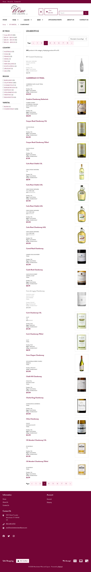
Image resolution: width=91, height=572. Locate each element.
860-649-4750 (10, 524)
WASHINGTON (9, 97)
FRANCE (7, 56)
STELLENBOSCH (9, 92)
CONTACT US (84, 20)
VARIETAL (6, 102)
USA (5, 71)
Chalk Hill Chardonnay (34, 376)
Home (4, 2)
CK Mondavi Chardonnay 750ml (37, 461)
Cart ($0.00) (50, 11)
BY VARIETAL (13, 24)
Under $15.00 (8, 35)
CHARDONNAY (9, 109)
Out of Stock (83, 76)
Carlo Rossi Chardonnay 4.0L (36, 227)
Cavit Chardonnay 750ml (34, 334)
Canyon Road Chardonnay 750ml (37, 142)
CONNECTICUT (9, 85)
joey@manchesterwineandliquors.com (16, 528)
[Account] (41, 11)
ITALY (6, 61)
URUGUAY (7, 69)
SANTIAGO (8, 90)
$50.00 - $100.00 (9, 42)
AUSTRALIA (8, 52)
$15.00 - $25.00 (9, 37)
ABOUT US (70, 20)
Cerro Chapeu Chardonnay (35, 355)
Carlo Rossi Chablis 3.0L (34, 184)
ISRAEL (6, 59)
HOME (5, 20)
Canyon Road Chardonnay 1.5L (36, 121)
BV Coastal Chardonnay (34, 56)
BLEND (6, 107)
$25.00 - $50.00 (9, 40)
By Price (6, 31)
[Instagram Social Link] (14, 535)
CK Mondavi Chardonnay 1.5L (36, 440)
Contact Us (17, 2)
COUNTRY (7, 47)
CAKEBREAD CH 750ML (35, 78)
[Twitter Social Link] (9, 535)
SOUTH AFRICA (9, 66)
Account (49, 499)
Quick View (84, 67)
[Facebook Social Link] (4, 535)
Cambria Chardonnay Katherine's (37, 99)
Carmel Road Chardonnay (34, 248)
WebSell (60, 567)
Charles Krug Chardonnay (34, 397)
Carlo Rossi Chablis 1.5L (34, 163)
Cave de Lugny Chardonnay (35, 291)
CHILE (6, 54)
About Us (10, 2)
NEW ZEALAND (9, 64)
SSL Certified (23, 561)
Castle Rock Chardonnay (34, 269)
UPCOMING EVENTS (55, 20)
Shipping (49, 502)
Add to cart (83, 98)
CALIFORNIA (8, 83)
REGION (6, 76)
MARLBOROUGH (10, 88)
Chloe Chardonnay (32, 419)
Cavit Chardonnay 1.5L (34, 312)
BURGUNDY (8, 80)
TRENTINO (7, 95)
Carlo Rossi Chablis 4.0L (34, 206)
